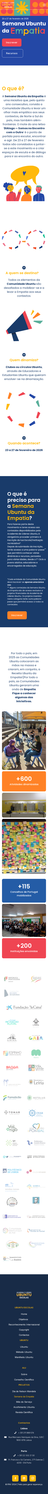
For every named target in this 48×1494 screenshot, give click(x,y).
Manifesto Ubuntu (24, 1357)
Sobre (24, 1374)
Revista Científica (24, 1412)
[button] (44, 4)
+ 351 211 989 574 (26, 1432)
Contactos (24, 1335)
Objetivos (24, 1319)
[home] (8, 5)
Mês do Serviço (24, 1402)
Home (24, 1314)
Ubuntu (24, 1346)
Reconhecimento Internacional (24, 1324)
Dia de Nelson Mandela (24, 1391)
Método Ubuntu (24, 1352)
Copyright (24, 1329)
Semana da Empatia (24, 1396)
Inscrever (11, 42)
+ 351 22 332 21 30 (26, 1455)
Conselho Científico (24, 1379)
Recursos (12, 53)
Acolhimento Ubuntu (24, 1407)
